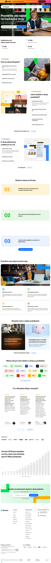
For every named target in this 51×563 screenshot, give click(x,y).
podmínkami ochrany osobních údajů (14, 29)
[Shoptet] (6, 7)
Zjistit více (30, 167)
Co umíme (33, 131)
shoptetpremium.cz (16, 344)
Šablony (22, 6)
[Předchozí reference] (19, 430)
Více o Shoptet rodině (25, 380)
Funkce (15, 6)
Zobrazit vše (30, 429)
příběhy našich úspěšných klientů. (35, 346)
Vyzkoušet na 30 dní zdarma (25, 249)
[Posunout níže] (25, 34)
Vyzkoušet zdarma (46, 6)
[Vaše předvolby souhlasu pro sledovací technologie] (2, 562)
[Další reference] (23, 430)
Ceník (19, 6)
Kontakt (35, 6)
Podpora (30, 6)
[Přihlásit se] (16, 550)
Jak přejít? (33, 353)
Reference (26, 6)
